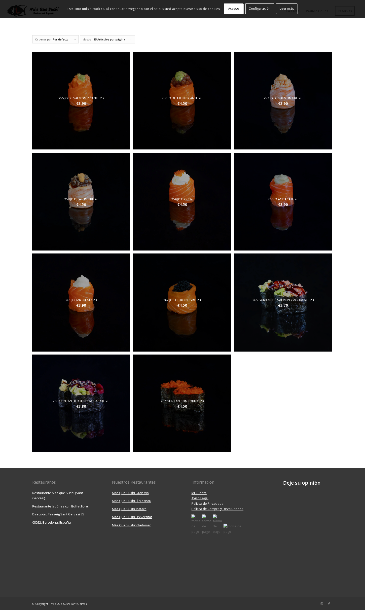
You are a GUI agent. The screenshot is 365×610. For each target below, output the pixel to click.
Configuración (260, 8)
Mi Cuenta (199, 493)
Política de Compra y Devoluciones (217, 508)
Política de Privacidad (207, 503)
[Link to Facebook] (329, 603)
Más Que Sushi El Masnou (131, 501)
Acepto (233, 8)
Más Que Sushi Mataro (129, 509)
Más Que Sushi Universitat (132, 517)
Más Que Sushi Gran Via (130, 493)
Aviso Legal (199, 498)
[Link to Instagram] (321, 603)
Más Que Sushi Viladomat (131, 525)
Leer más (287, 8)
